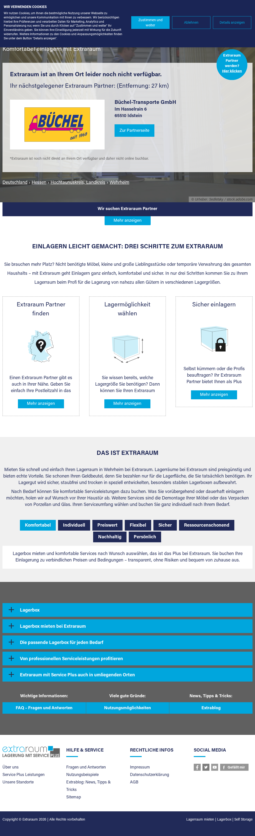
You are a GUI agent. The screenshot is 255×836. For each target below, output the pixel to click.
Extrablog (211, 708)
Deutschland (14, 183)
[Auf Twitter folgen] (205, 767)
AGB (134, 782)
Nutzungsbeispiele (82, 775)
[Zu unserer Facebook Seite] (197, 767)
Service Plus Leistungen (23, 775)
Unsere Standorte (18, 782)
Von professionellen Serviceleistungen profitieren (71, 659)
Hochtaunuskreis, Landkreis (78, 183)
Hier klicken (232, 71)
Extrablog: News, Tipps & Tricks (88, 786)
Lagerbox (30, 610)
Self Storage (243, 820)
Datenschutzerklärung (149, 775)
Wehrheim (119, 183)
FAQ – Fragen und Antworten (44, 708)
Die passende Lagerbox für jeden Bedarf (61, 643)
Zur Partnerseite (134, 131)
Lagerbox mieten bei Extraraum (53, 627)
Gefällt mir (236, 767)
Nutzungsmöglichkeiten (127, 708)
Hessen (39, 183)
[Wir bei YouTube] (214, 767)
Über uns (10, 767)
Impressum (140, 767)
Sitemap (73, 797)
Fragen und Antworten (86, 767)
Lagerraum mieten (200, 820)
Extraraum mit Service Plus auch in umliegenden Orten (77, 675)
